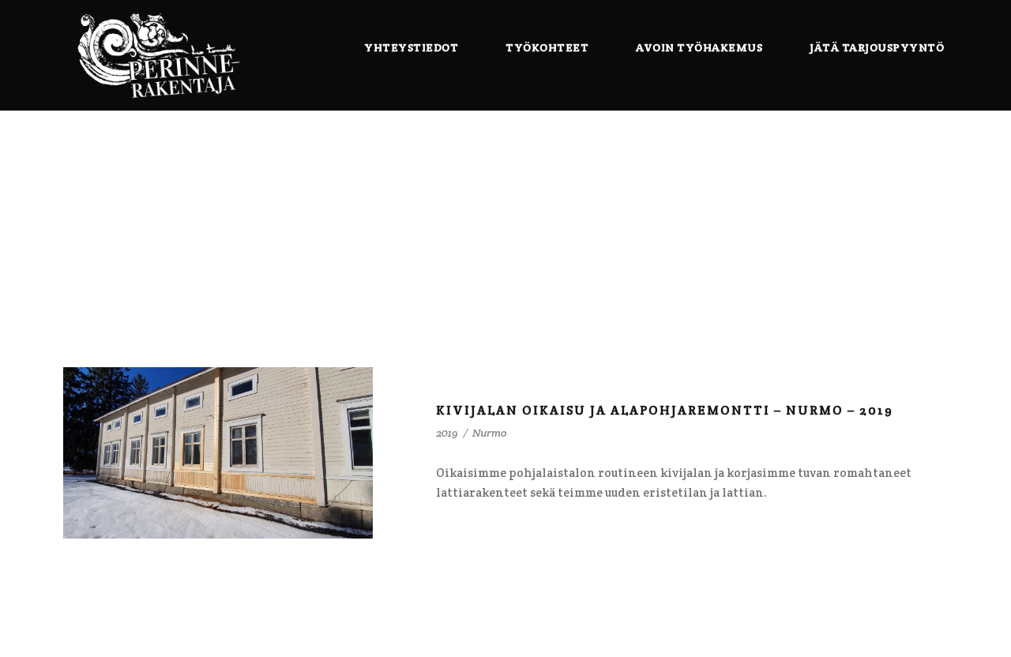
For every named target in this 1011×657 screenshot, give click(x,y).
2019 (447, 433)
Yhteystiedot (411, 47)
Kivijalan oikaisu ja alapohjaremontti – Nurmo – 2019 (664, 410)
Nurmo (489, 433)
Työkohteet (547, 47)
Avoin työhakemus (699, 47)
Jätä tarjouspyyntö (877, 47)
